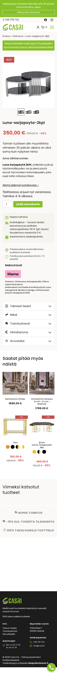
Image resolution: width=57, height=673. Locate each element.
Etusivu (6, 36)
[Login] (38, 27)
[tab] (26, 104)
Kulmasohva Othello (15, 399)
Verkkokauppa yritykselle (25, 663)
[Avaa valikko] (51, 27)
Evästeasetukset (11, 660)
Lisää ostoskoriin (28, 204)
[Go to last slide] (19, 112)
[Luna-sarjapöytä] (28, 82)
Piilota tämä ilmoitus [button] (28, 12)
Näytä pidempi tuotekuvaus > (21, 185)
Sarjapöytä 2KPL (21, 293)
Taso (15, 442)
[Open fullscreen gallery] (51, 104)
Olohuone (18, 36)
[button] (28, 111)
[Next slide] (37, 112)
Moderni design (26, 290)
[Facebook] (45, 20)
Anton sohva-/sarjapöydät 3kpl (42, 445)
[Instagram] (51, 20)
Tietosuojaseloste (30, 657)
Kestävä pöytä (37, 287)
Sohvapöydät (34, 281)
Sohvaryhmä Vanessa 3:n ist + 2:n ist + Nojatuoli (42, 401)
